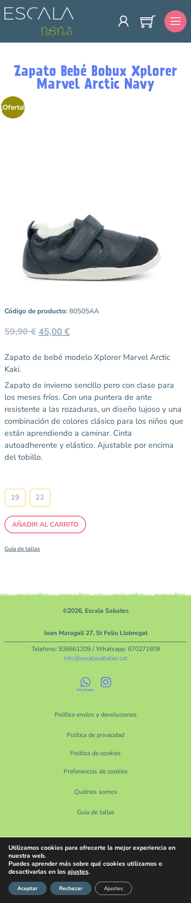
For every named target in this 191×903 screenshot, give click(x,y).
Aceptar (27, 888)
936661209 (75, 649)
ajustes (78, 872)
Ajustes (113, 888)
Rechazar (71, 888)
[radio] (15, 497)
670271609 (144, 649)
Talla (27, 480)
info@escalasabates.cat (95, 658)
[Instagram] (105, 682)
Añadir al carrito (45, 524)
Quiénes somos (95, 792)
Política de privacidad (95, 735)
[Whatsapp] (85, 682)
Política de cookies (95, 753)
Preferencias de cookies (96, 771)
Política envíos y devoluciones (96, 714)
